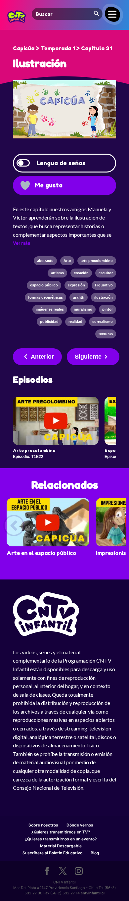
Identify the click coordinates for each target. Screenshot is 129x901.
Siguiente (88, 356)
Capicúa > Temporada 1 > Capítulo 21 (62, 48)
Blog (95, 852)
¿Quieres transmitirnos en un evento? (61, 838)
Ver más (21, 243)
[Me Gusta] (25, 185)
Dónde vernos (79, 825)
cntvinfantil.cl (93, 893)
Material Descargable (61, 845)
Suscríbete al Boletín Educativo (52, 852)
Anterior (42, 356)
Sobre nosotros (43, 825)
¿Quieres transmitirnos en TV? (60, 831)
